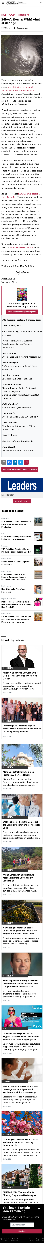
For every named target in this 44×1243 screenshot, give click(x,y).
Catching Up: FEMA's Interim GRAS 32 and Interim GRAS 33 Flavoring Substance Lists (21, 1142)
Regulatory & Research (8, 599)
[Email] (3, 462)
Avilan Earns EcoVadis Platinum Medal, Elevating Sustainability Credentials (18, 878)
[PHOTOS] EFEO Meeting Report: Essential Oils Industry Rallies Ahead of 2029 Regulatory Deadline (22, 728)
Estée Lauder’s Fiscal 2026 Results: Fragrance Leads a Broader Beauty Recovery (13, 577)
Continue (22, 1231)
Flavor (12, 15)
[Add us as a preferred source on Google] (26, 462)
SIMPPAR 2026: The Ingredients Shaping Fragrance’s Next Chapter (19, 1194)
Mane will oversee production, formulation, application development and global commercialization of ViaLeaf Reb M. (21, 782)
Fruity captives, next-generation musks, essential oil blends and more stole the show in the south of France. (21, 1202)
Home (3, 15)
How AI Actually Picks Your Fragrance (13, 590)
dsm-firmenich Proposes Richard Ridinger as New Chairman (16, 537)
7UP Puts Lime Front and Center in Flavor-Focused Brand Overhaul (16, 550)
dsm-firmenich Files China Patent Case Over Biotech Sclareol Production (16, 524)
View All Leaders (22, 501)
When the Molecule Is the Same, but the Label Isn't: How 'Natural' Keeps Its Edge (21, 825)
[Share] (9, 462)
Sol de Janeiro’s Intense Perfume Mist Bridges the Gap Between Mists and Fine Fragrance (16, 619)
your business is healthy (21, 247)
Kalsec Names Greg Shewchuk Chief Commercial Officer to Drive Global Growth (20, 675)
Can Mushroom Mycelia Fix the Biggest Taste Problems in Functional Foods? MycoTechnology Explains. (21, 1036)
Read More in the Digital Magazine (22, 312)
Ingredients (23, 15)
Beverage (4, 546)
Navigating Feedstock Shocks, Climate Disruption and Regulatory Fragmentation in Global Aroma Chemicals (20, 930)
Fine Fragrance (6, 558)
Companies (7, 1082)
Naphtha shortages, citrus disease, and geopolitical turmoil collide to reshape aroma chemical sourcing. (21, 941)
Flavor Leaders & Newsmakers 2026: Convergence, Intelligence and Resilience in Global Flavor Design (20, 1089)
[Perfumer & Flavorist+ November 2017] (22, 294)
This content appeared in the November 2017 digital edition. (22, 305)
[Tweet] (20, 462)
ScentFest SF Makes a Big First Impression (15, 563)
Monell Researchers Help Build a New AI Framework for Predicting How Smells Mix (16, 604)
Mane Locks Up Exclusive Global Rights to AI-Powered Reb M (18, 773)
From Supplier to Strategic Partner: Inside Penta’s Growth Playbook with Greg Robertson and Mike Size (20, 983)
